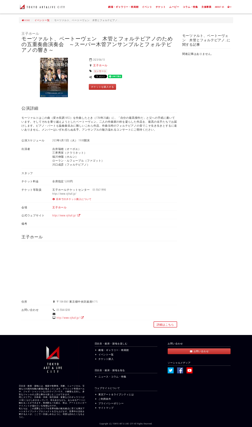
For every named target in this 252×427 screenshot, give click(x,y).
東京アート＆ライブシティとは (116, 394)
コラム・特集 (190, 6)
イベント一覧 (42, 20)
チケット (161, 6)
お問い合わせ (201, 351)
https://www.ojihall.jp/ (64, 215)
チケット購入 (105, 359)
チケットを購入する (102, 86)
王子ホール (100, 65)
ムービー (174, 6)
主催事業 (206, 6)
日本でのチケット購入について (73, 199)
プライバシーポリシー (111, 403)
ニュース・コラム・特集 (112, 376)
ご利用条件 (104, 398)
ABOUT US (219, 6)
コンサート (100, 71)
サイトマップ (105, 407)
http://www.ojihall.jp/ (69, 318)
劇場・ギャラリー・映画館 (123, 6)
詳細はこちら (165, 324)
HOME (27, 20)
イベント (147, 6)
